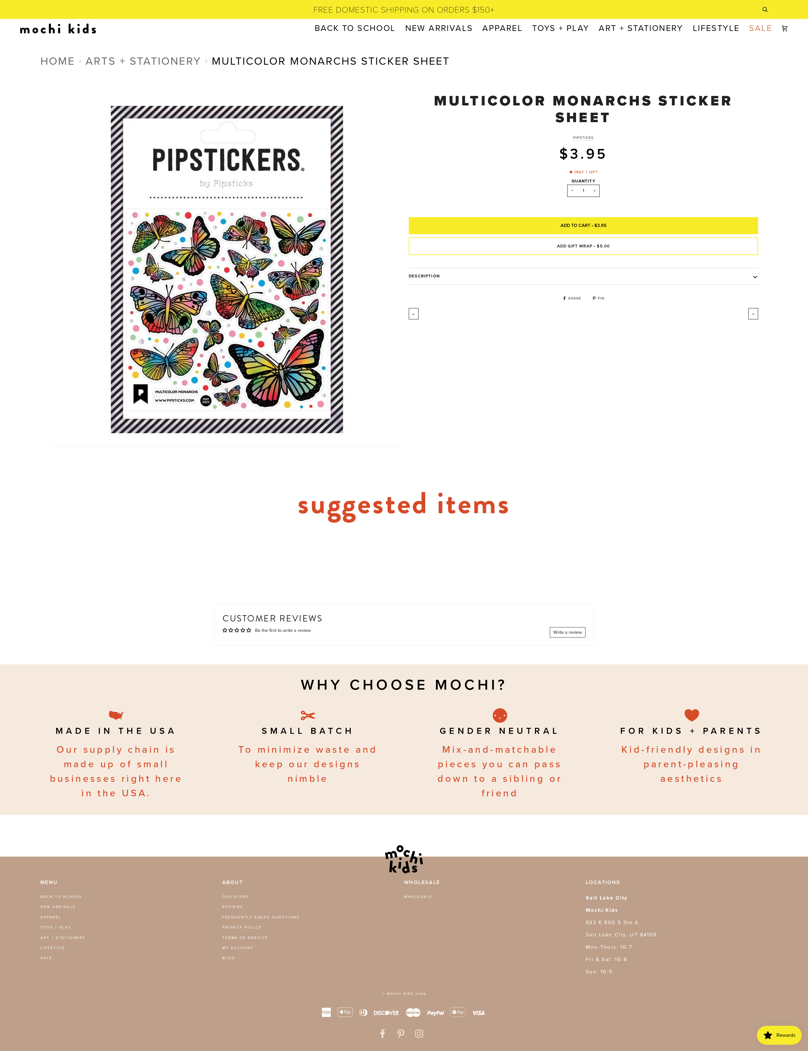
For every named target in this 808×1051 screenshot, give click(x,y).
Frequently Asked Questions (261, 917)
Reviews (232, 907)
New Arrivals (58, 907)
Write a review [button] (567, 632)
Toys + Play (55, 927)
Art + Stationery (63, 938)
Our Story (236, 897)
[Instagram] (419, 1033)
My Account (238, 948)
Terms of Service (245, 938)
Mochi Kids (400, 993)
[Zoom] (61, 434)
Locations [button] (603, 882)
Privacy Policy (242, 927)
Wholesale (418, 897)
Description (424, 276)
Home (57, 61)
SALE (46, 958)
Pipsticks (583, 137)
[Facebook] (382, 1033)
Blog (228, 958)
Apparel (51, 917)
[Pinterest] (400, 1033)
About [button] (232, 882)
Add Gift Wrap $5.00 (583, 246)
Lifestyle (52, 948)
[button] (502, 28)
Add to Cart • (584, 225)
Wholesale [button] (422, 882)
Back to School (61, 897)
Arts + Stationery (143, 61)
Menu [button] (49, 882)
